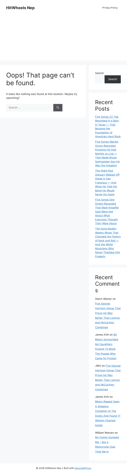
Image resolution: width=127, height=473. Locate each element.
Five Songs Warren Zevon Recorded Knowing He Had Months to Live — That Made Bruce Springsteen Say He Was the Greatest (107, 153)
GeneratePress (83, 468)
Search (99, 73)
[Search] (57, 107)
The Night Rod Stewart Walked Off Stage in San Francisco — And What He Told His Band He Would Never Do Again (107, 182)
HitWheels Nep (20, 7)
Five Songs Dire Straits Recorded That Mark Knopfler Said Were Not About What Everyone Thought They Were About (107, 211)
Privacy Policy (110, 7)
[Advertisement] (63, 38)
